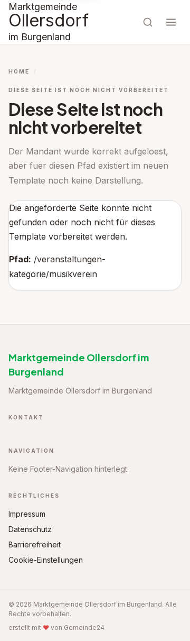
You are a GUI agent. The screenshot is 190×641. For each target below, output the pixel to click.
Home (19, 71)
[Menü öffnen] (171, 22)
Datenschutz (30, 529)
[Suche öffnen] (147, 22)
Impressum (26, 513)
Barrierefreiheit (34, 544)
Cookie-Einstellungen (45, 559)
